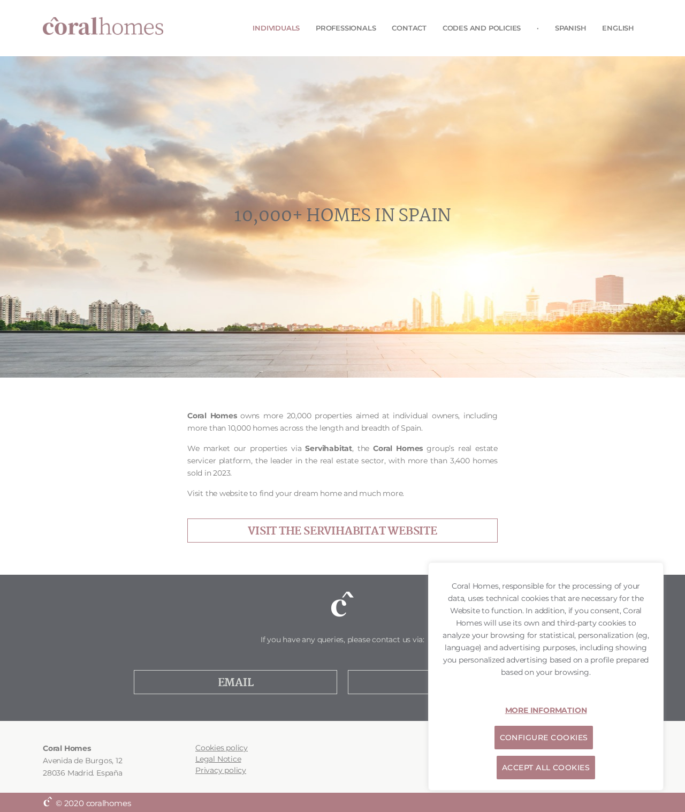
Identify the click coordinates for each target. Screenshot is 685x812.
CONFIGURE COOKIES (544, 737)
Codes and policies (482, 28)
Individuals (276, 28)
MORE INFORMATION (546, 710)
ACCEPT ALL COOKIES (546, 767)
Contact (409, 28)
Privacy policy (220, 770)
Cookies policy (221, 748)
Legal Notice (218, 759)
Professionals (346, 28)
